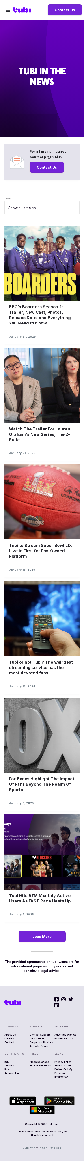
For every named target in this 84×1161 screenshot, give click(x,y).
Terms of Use (62, 1065)
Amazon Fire (12, 1073)
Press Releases (39, 1061)
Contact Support (40, 1034)
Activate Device (39, 1046)
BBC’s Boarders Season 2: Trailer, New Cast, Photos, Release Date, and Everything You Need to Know (40, 314)
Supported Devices (41, 1042)
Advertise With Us (65, 1034)
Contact (9, 1042)
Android (9, 1065)
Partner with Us (63, 1038)
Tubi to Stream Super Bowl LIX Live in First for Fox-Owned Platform (40, 551)
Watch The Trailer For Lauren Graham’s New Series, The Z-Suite (39, 434)
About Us (10, 1034)
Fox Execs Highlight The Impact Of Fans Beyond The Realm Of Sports (41, 784)
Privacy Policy (62, 1061)
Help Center (37, 1038)
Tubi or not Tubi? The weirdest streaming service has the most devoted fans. (41, 667)
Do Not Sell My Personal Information (63, 1073)
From (7, 198)
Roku (7, 1069)
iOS (6, 1061)
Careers (9, 1038)
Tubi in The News (40, 1065)
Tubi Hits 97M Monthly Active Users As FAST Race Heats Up (40, 898)
